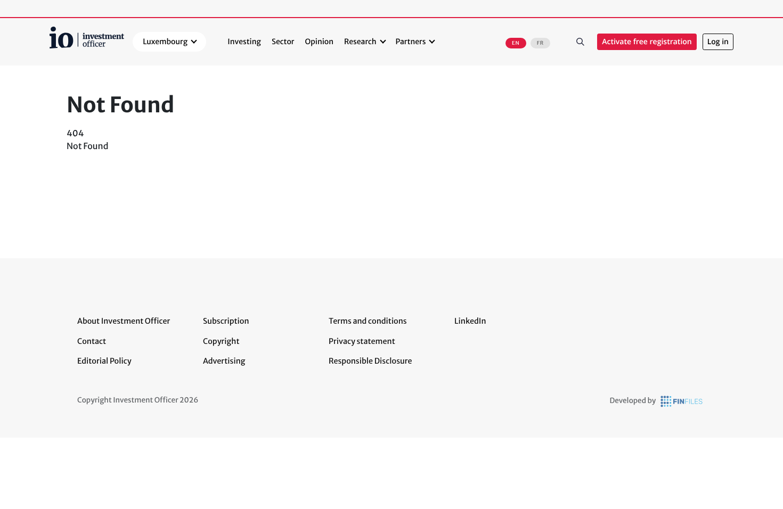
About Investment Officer (123, 321)
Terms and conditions (368, 321)
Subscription (226, 321)
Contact (91, 341)
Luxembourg (165, 41)
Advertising (224, 361)
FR (540, 43)
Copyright (221, 341)
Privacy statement (362, 341)
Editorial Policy (104, 361)
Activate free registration (647, 42)
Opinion (319, 41)
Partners (411, 41)
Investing (244, 41)
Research (360, 41)
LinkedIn (470, 321)
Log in (718, 42)
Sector (283, 41)
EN (516, 43)
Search (580, 42)
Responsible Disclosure (370, 361)
